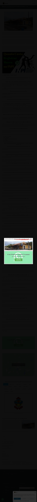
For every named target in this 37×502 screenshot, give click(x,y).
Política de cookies (22, 500)
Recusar (25, 498)
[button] (35, 492)
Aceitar (17, 498)
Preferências (32, 498)
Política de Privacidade (26, 500)
